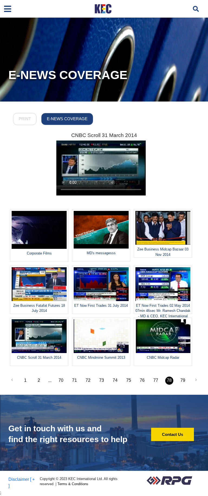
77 (155, 380)
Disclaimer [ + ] (21, 482)
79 (182, 380)
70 (60, 380)
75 (128, 380)
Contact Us (172, 434)
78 (169, 380)
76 (142, 380)
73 (101, 380)
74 (115, 380)
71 (74, 380)
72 (88, 380)
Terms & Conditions (72, 484)
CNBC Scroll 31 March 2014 (104, 135)
